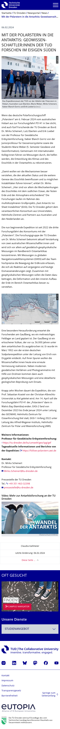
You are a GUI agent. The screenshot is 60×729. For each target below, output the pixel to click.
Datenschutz (8, 686)
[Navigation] (55, 5)
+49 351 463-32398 (19, 484)
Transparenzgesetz (11, 691)
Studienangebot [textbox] (17, 629)
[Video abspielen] (30, 518)
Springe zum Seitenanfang (48, 694)
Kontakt (5, 676)
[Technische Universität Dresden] (11, 5)
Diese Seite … (28, 560)
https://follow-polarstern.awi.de (39, 451)
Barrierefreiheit (10, 696)
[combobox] (30, 629)
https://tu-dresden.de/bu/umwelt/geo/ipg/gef (27, 443)
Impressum (7, 681)
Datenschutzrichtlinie (49, 535)
